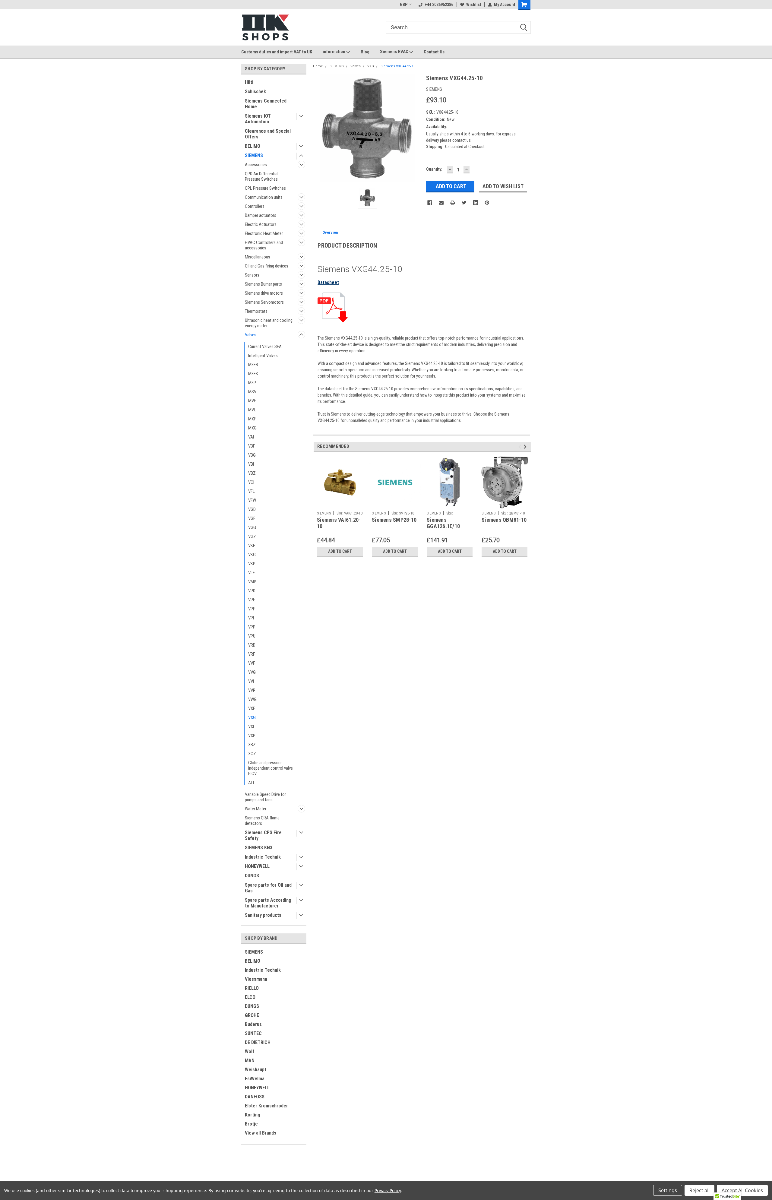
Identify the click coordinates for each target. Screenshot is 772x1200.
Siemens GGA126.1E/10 (443, 523)
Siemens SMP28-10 (394, 520)
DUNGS (252, 876)
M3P (252, 382)
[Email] (441, 202)
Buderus (253, 1024)
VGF (251, 518)
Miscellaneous (257, 257)
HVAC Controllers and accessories (264, 245)
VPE (251, 600)
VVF (251, 663)
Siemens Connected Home (265, 103)
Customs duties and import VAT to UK (276, 52)
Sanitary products (263, 915)
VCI (251, 482)
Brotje (251, 1124)
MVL (252, 410)
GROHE (252, 1015)
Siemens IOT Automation (258, 119)
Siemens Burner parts (263, 284)
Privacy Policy (388, 1190)
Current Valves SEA (265, 346)
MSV (252, 391)
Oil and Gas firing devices (266, 266)
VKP (251, 563)
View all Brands (260, 1133)
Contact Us (434, 52)
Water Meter (255, 809)
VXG (252, 717)
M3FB (253, 364)
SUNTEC (253, 1033)
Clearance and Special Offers (268, 134)
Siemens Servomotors (264, 302)
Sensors (252, 275)
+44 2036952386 (439, 4)
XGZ (252, 753)
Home (318, 66)
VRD (251, 645)
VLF (251, 572)
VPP (251, 627)
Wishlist (473, 4)
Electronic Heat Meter (264, 233)
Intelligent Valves (263, 355)
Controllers (254, 206)
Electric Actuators (261, 224)
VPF (251, 609)
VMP (252, 581)
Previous (520, 447)
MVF (252, 401)
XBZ (252, 744)
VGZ (252, 536)
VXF (251, 708)
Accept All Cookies (742, 1190)
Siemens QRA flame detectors (262, 820)
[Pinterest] (487, 202)
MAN (250, 1060)
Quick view (340, 504)
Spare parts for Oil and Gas (268, 888)
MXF (252, 419)
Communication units (264, 197)
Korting (252, 1115)
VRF (251, 654)
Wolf (249, 1051)
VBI (251, 464)
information (334, 51)
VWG (252, 699)
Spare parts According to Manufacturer (268, 903)
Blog (365, 52)
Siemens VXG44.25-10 (398, 66)
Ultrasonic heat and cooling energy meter (269, 323)
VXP (251, 735)
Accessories (256, 164)
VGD (252, 509)
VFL (251, 491)
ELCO (250, 997)
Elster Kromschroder (266, 1106)
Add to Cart (340, 551)
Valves (250, 334)
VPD (251, 591)
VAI (251, 437)
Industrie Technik (263, 857)
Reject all (699, 1190)
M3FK (253, 373)
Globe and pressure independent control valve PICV (270, 768)
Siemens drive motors (264, 293)
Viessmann (256, 979)
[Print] (452, 202)
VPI (251, 618)
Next (526, 447)
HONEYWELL (257, 866)
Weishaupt (255, 1069)
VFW (252, 500)
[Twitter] (464, 202)
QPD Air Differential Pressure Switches (261, 176)
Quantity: (434, 169)
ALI (251, 782)
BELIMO (252, 146)
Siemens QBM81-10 (504, 520)
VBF (251, 446)
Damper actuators (260, 215)
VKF (251, 545)
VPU (251, 636)
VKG (252, 554)
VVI (251, 681)
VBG (252, 455)
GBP (403, 4)
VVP (251, 690)
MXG (252, 428)
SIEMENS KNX (259, 847)
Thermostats (256, 311)
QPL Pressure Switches (265, 188)
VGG (252, 527)
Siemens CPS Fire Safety (263, 835)
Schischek (255, 91)
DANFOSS (254, 1097)
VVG (252, 672)
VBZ (252, 473)
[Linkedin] (475, 202)
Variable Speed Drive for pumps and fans (265, 797)
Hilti (249, 82)
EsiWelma (254, 1078)
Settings (667, 1190)
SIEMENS (254, 155)
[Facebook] (429, 202)
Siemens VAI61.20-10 (338, 523)
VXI (251, 726)
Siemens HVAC (394, 51)
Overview (330, 232)
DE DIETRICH (258, 1042)
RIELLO (252, 988)
